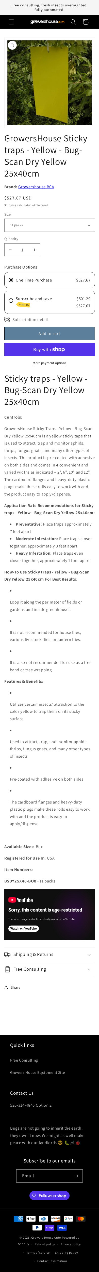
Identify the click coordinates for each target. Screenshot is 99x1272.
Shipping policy (66, 1252)
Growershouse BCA (36, 187)
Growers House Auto (46, 1237)
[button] (11, 22)
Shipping (10, 205)
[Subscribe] (76, 1176)
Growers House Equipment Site (37, 1072)
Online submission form (33, 1116)
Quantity (11, 238)
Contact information (52, 1261)
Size (7, 214)
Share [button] (16, 987)
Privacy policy (70, 1244)
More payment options (49, 363)
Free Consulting (24, 1060)
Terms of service (38, 1252)
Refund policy (45, 1244)
